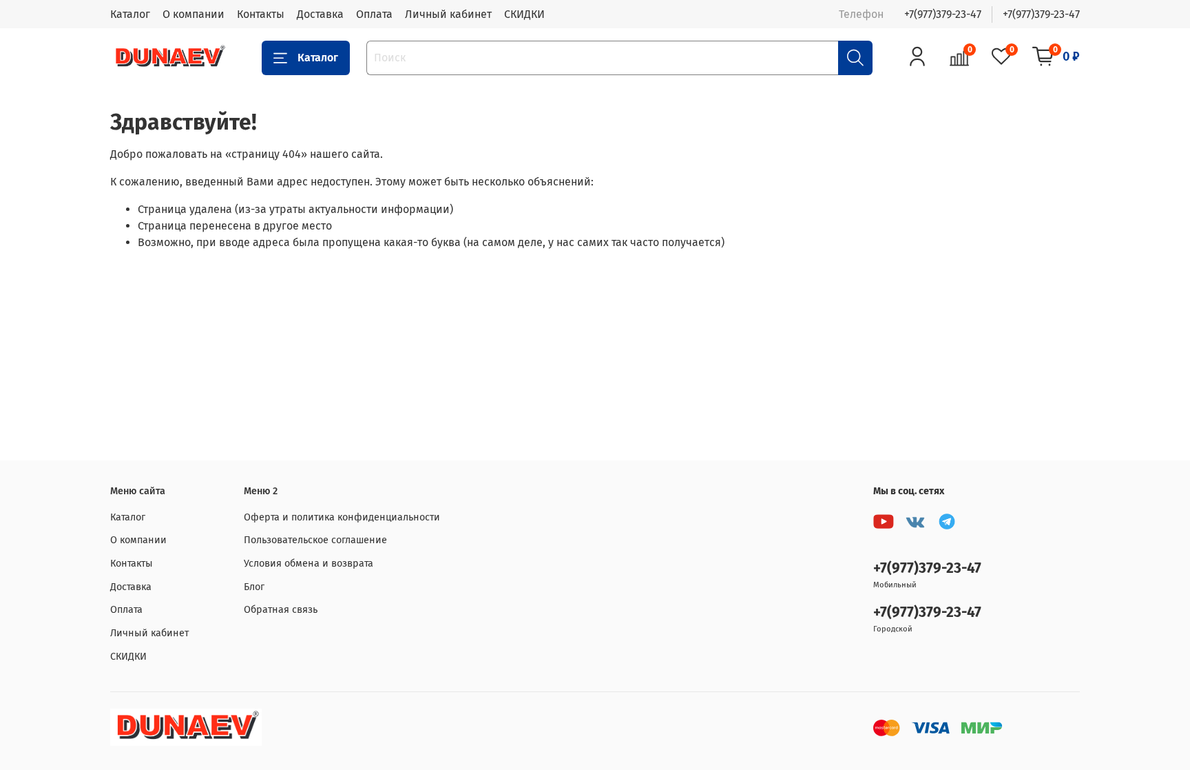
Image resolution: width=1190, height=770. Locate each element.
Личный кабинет (448, 14)
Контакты (260, 14)
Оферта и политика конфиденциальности (342, 517)
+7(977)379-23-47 (942, 14)
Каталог (130, 14)
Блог (254, 587)
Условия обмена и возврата (308, 563)
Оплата (374, 14)
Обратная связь (280, 610)
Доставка (320, 14)
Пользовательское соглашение (315, 540)
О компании (194, 14)
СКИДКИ (524, 14)
